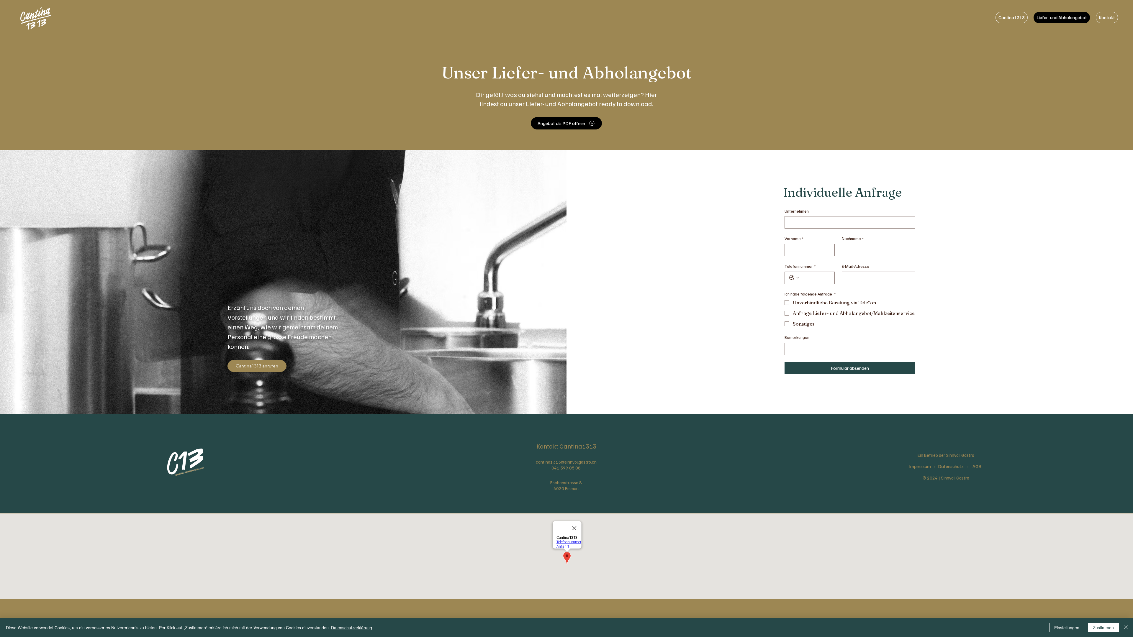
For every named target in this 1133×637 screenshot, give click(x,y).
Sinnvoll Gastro (955, 477)
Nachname (853, 238)
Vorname (794, 238)
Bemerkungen (797, 337)
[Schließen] (1125, 627)
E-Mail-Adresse (855, 266)
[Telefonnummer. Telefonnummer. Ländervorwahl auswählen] (794, 277)
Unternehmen (797, 211)
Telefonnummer (800, 266)
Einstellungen (1066, 628)
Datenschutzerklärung (351, 628)
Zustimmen (1103, 628)
